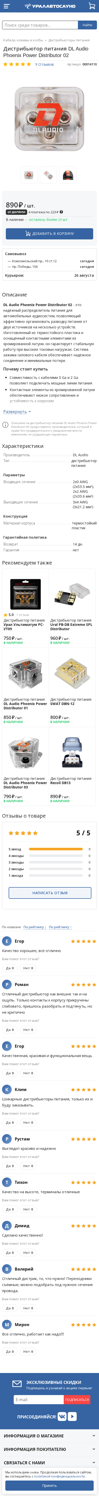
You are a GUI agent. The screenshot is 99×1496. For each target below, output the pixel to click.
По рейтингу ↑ (60, 927)
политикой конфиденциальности (59, 1476)
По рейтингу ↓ (35, 927)
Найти (87, 25)
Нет (28, 968)
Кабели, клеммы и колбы (23, 40)
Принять (49, 1485)
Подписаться (77, 1399)
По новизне (11, 927)
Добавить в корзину (53, 233)
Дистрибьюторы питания (69, 40)
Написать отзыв (50, 892)
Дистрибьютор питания (24, 624)
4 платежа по (43, 212)
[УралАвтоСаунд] (49, 5)
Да (10, 968)
